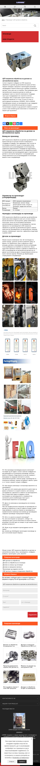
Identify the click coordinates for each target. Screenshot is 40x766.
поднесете (33, 615)
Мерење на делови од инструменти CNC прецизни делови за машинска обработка (28, 666)
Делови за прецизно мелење (12, 567)
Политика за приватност (20, 757)
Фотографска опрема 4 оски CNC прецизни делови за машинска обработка (10, 687)
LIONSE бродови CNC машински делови (19, 729)
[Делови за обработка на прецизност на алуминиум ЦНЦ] (11, 634)
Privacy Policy (35, 760)
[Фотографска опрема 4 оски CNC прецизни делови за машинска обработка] (11, 676)
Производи (9, 20)
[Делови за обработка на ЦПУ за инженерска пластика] (29, 676)
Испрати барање (10, 116)
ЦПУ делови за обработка (20, 20)
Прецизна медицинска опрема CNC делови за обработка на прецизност (10, 666)
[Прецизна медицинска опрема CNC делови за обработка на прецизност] (11, 655)
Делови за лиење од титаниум (13, 565)
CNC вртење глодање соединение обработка (18, 571)
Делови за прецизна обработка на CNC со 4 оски (28, 645)
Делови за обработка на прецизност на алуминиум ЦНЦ (10, 645)
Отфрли (11, 761)
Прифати (22, 761)
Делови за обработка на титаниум (14, 562)
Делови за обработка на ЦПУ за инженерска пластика (28, 687)
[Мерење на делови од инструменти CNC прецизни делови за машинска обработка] (29, 655)
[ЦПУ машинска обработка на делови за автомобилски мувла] (19, 61)
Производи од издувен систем (13, 569)
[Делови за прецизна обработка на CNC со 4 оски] (29, 634)
